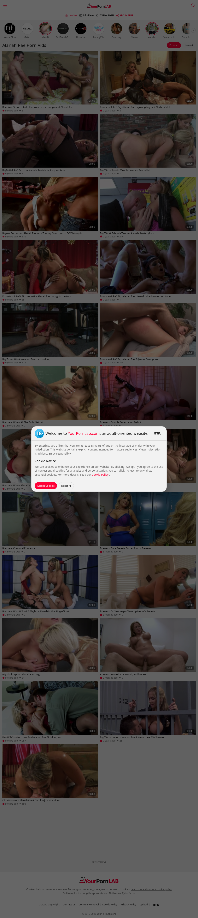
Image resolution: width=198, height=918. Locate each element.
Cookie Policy (100, 474)
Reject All (66, 485)
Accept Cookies (46, 485)
